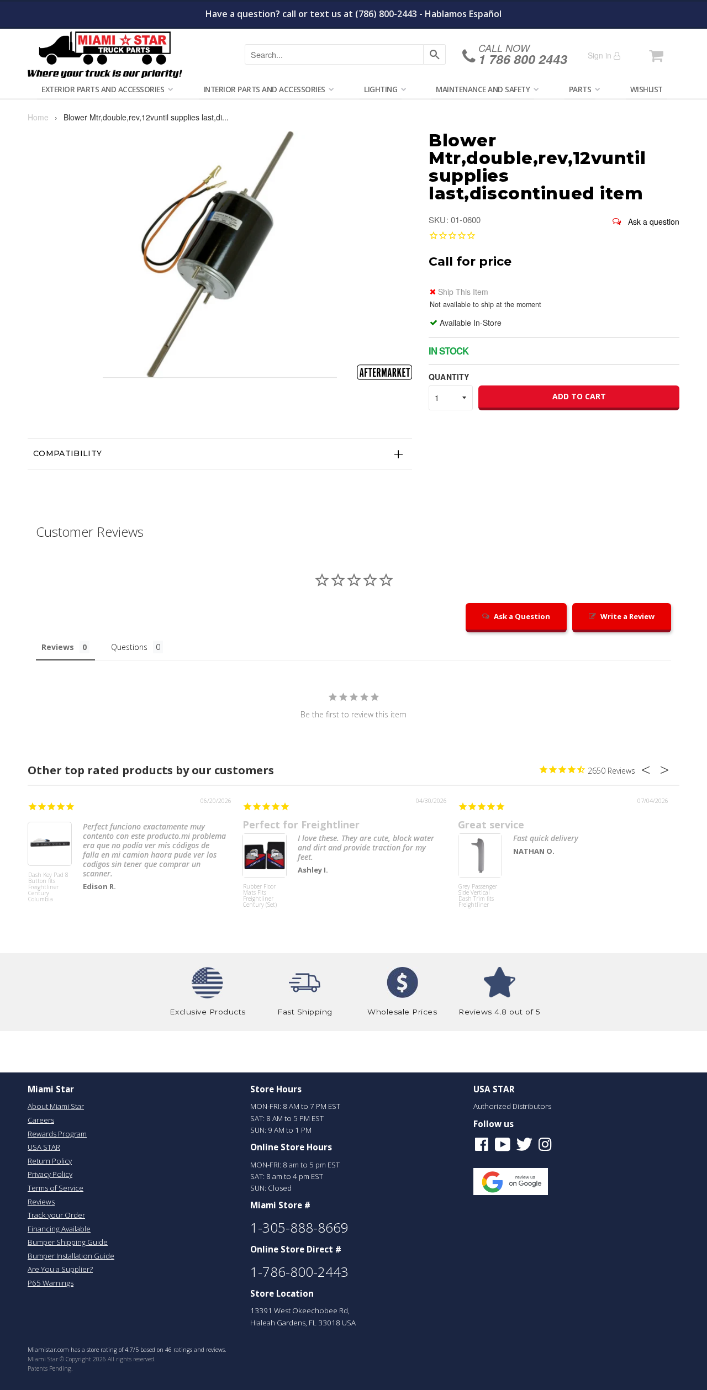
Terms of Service (55, 1188)
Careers (41, 1120)
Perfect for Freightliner (301, 824)
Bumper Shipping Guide (68, 1242)
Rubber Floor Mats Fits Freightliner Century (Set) (260, 896)
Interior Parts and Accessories (264, 89)
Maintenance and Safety (483, 89)
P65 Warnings (50, 1283)
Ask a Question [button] (522, 616)
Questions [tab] (129, 647)
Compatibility (67, 453)
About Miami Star (56, 1106)
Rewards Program (57, 1134)
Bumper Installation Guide (71, 1256)
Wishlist (646, 89)
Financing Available (59, 1229)
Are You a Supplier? (60, 1269)
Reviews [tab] (57, 647)
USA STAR (44, 1147)
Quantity (449, 376)
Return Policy (50, 1161)
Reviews (41, 1202)
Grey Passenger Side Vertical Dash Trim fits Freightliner (477, 896)
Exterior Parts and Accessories (102, 89)
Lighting (380, 89)
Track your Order (56, 1215)
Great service (491, 824)
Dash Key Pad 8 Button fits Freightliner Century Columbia (48, 887)
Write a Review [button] (627, 616)
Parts (580, 89)
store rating (102, 1350)
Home (38, 117)
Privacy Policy (50, 1174)
